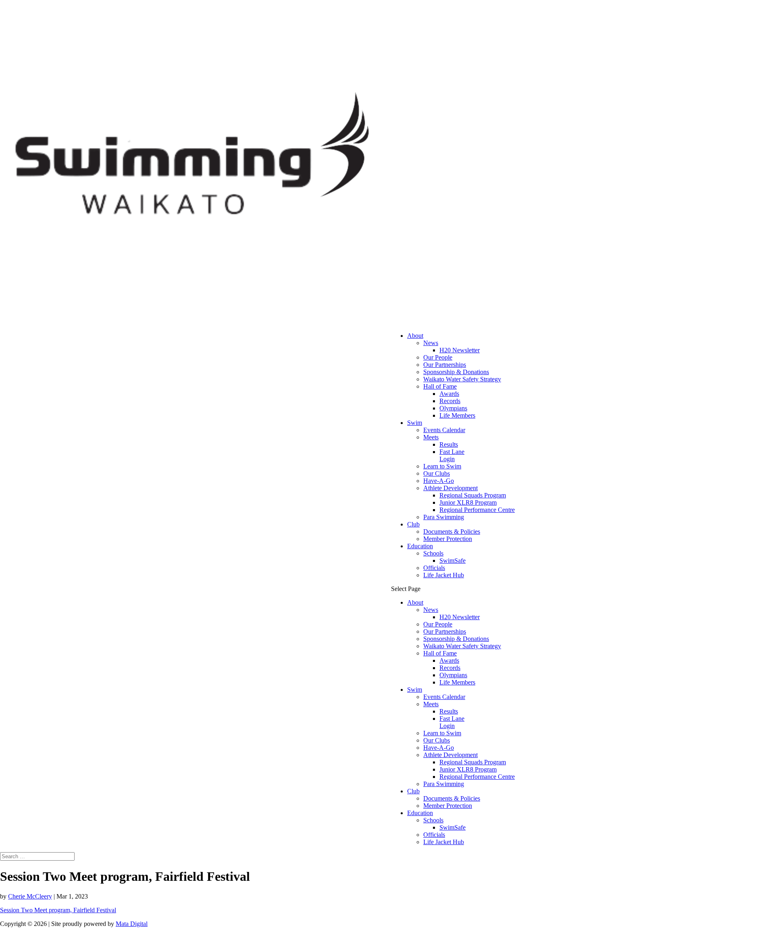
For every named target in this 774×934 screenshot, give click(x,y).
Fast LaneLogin (451, 455)
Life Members (457, 415)
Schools (433, 553)
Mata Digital (132, 923)
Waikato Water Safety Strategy (462, 379)
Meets (431, 437)
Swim (414, 422)
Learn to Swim (442, 466)
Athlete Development (450, 488)
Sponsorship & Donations (456, 371)
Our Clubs (436, 473)
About (415, 335)
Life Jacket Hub (443, 575)
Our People (437, 357)
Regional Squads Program (472, 495)
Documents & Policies (451, 531)
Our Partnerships (444, 364)
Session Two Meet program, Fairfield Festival (58, 910)
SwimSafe (452, 560)
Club (413, 524)
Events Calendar (444, 429)
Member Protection (447, 538)
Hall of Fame (440, 386)
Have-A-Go (438, 480)
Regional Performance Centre (477, 509)
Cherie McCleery (30, 896)
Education (420, 546)
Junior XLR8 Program (468, 502)
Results (448, 444)
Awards (449, 393)
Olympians (453, 408)
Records (449, 400)
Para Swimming (443, 517)
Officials (434, 567)
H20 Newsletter (459, 350)
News (430, 342)
